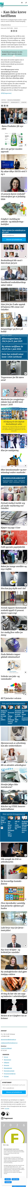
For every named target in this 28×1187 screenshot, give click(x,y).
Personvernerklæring (9, 1073)
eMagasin (6, 1062)
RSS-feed (6, 1076)
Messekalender (8, 1068)
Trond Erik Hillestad (6, 1048)
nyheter (23, 102)
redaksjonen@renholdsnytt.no (9, 1043)
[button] (2, 704)
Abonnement (7, 1060)
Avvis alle (8, 1179)
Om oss (6, 1057)
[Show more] (14, 56)
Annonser (6, 1065)
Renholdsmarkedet (9, 1071)
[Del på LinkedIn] (14, 31)
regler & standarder (14, 100)
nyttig (4, 100)
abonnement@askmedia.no (8, 1039)
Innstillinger (8, 1182)
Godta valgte (15, 1179)
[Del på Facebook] (11, 31)
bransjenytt (5, 102)
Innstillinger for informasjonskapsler (19, 1186)
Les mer (7, 1108)
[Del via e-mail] (16, 31)
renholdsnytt (15, 102)
